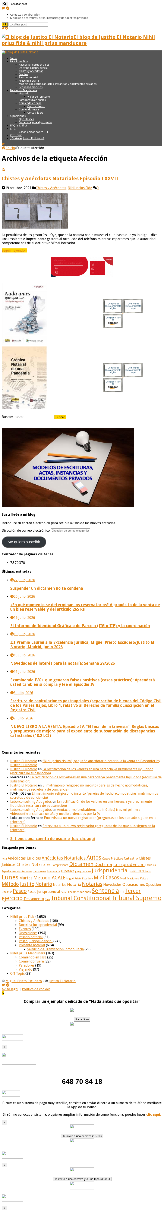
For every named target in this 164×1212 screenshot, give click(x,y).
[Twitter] (3, 8)
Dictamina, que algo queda (35, 122)
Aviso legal (10, 989)
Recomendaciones (79, 892)
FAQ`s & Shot (18, 125)
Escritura (150, 865)
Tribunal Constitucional (81, 898)
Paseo (20, 891)
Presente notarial (29, 80)
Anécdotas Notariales (64, 858)
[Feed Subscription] (3, 169)
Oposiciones (18, 115)
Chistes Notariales (33, 864)
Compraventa (59, 865)
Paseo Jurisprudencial (44, 892)
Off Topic (16, 135)
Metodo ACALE (49, 878)
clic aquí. (153, 1114)
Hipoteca (67, 871)
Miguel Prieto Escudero (79, 878)
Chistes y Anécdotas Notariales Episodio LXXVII (60, 179)
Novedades (112, 884)
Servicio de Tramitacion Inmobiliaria (55, 949)
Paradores (26, 965)
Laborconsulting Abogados (31, 802)
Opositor (7, 892)
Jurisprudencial (110, 870)
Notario (43, 884)
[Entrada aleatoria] (3, 144)
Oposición (153, 885)
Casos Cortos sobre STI (33, 132)
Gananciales (39, 871)
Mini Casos (106, 878)
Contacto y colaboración (25, 14)
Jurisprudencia (83, 871)
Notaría (74, 884)
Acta (4, 858)
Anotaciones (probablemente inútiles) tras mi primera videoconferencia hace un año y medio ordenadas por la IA (75, 812)
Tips (47, 899)
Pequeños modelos (30, 87)
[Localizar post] (5, 4)
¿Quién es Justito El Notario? (27, 138)
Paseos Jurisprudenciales (34, 64)
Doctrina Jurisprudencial (33, 67)
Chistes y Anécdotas (31, 71)
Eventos (23, 74)
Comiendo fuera (29, 109)
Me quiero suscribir (24, 542)
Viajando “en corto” (39, 96)
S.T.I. (13, 128)
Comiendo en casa (30, 103)
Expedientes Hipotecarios (17, 871)
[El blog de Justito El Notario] (20, 52)
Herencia (53, 871)
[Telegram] (7, 8)
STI (122, 892)
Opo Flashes (26, 119)
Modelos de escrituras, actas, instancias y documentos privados (49, 17)
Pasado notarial (28, 77)
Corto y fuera (35, 112)
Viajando (24, 93)
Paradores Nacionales (32, 99)
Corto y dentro (36, 106)
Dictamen (81, 864)
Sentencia (105, 890)
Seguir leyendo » (14, 250)
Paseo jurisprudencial (36, 941)
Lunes (10, 877)
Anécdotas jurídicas (24, 858)
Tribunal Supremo (136, 898)
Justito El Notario (23, 761)
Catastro (131, 858)
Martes (25, 878)
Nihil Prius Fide (19, 61)
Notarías (92, 884)
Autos (93, 857)
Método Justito (18, 884)
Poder (64, 892)
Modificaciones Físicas (134, 878)
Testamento (33, 899)
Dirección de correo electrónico (26, 530)
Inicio (13, 58)
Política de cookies (36, 989)
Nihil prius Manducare (23, 90)
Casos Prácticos (112, 858)
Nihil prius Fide (80, 188)
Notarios (59, 885)
